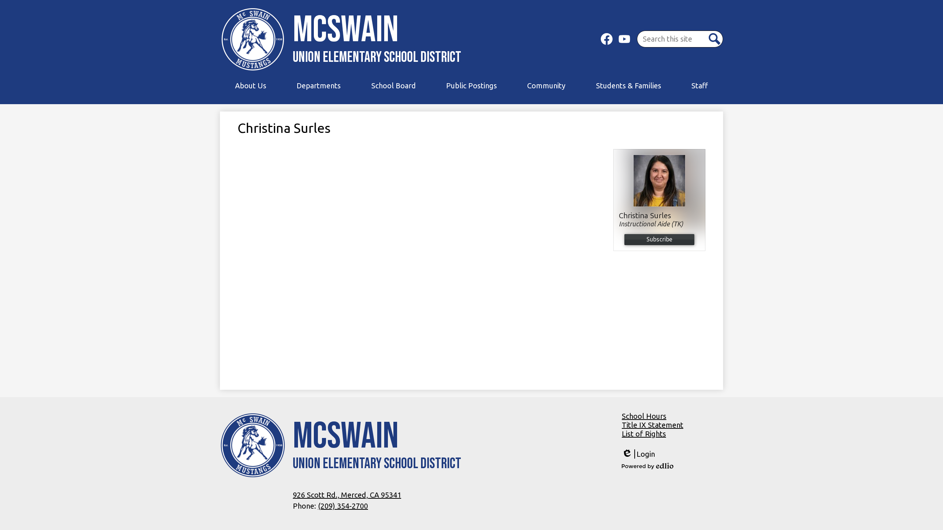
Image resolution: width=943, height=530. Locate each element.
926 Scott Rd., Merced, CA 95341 (347, 495)
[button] (250, 85)
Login (638, 454)
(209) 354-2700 (343, 506)
